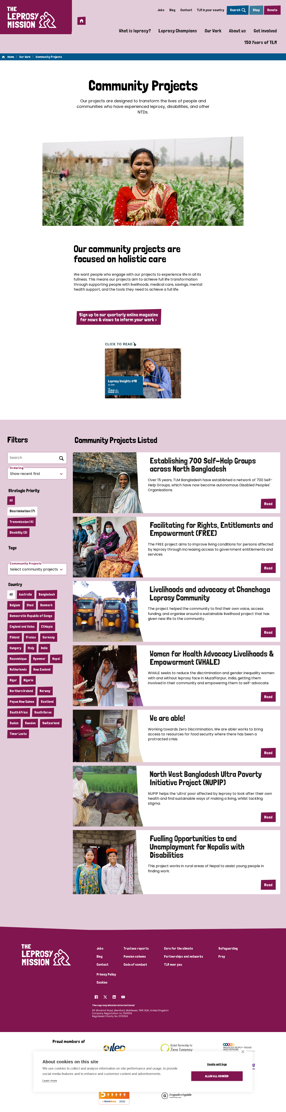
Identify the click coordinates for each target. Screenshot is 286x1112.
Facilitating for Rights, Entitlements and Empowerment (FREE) (211, 529)
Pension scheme (135, 957)
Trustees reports (136, 948)
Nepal (56, 659)
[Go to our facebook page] (96, 996)
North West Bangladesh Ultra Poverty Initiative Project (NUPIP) (206, 778)
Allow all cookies (217, 1076)
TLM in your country (210, 10)
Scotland (47, 702)
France (31, 637)
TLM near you (173, 965)
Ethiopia (47, 627)
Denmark (46, 605)
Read (268, 503)
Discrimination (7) (22, 511)
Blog (172, 10)
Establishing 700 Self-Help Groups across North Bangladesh (203, 465)
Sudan (14, 723)
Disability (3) (18, 533)
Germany (48, 637)
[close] (242, 1051)
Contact (186, 10)
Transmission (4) (21, 522)
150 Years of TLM (260, 42)
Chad (30, 605)
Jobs (161, 10)
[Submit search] (60, 457)
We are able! (167, 718)
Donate (272, 10)
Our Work (213, 31)
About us (237, 31)
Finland (14, 637)
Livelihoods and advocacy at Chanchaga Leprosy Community (210, 593)
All (11, 500)
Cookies (102, 982)
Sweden (30, 723)
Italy (31, 648)
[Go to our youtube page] (123, 996)
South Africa (19, 712)
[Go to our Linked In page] (114, 996)
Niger (13, 680)
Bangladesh (47, 594)
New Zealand (41, 669)
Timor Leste (18, 734)
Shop (256, 10)
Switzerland (50, 723)
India (44, 648)
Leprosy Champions (177, 31)
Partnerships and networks (183, 957)
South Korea (43, 712)
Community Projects (49, 57)
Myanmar (39, 659)
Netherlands (18, 669)
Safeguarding (228, 948)
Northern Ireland (21, 691)
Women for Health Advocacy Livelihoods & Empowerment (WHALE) (212, 658)
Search (235, 10)
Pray (221, 957)
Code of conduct (135, 965)
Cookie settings (217, 1064)
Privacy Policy (106, 974)
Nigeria (28, 680)
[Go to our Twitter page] (105, 996)
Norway (45, 691)
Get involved (265, 31)
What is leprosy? (135, 31)
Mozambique (18, 659)
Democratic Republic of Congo (31, 616)
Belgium (15, 605)
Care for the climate (178, 948)
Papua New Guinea (22, 702)
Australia (25, 594)
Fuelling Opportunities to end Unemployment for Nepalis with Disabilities (197, 847)
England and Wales (22, 627)
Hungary (15, 648)
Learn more (49, 1080)
